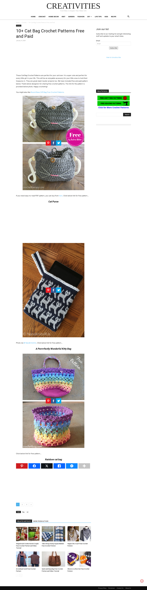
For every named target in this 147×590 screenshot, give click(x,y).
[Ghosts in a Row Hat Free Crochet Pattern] (79, 559)
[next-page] (20, 575)
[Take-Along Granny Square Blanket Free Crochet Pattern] (53, 534)
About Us (128, 588)
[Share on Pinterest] (22, 466)
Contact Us (120, 588)
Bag (23, 512)
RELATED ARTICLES (24, 521)
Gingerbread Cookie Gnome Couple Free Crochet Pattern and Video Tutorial (27, 546)
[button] (128, 17)
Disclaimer (111, 588)
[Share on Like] (59, 466)
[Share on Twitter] (47, 466)
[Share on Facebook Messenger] (72, 466)
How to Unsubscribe (113, 57)
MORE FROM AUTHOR (40, 521)
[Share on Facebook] (34, 466)
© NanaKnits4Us (30, 343)
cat (27, 512)
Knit (63, 17)
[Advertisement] (53, 59)
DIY (88, 17)
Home (33, 17)
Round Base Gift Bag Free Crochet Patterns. (47, 92)
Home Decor (54, 17)
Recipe (113, 17)
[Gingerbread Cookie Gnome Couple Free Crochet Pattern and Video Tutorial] (27, 534)
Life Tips (98, 17)
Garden (71, 17)
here (61, 196)
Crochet (42, 17)
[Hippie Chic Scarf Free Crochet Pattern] (79, 534)
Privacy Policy (102, 588)
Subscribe (113, 48)
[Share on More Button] (84, 466)
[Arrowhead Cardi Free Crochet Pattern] (27, 559)
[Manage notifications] (142, 581)
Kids (106, 17)
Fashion (80, 17)
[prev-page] (17, 575)
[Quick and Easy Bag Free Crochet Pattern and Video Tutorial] (53, 559)
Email (98, 41)
